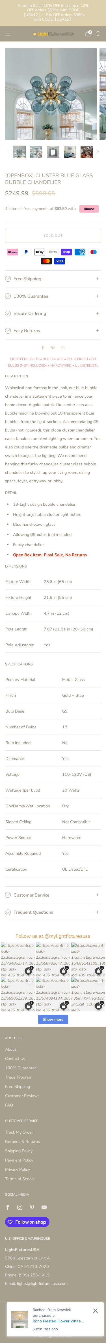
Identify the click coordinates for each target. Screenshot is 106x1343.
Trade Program (18, 1077)
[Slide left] (9, 152)
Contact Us (15, 1058)
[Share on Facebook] (43, 348)
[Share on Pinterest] (53, 348)
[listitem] (53, 13)
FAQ (9, 1105)
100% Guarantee (21, 1068)
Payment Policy (19, 1160)
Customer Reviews (22, 1096)
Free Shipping (17, 1086)
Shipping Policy (19, 1151)
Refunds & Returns (22, 1141)
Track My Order (19, 1132)
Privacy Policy (17, 1169)
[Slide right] (96, 152)
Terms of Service (20, 1179)
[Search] (98, 33)
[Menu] (8, 34)
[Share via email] (63, 348)
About (10, 1049)
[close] (95, 1310)
